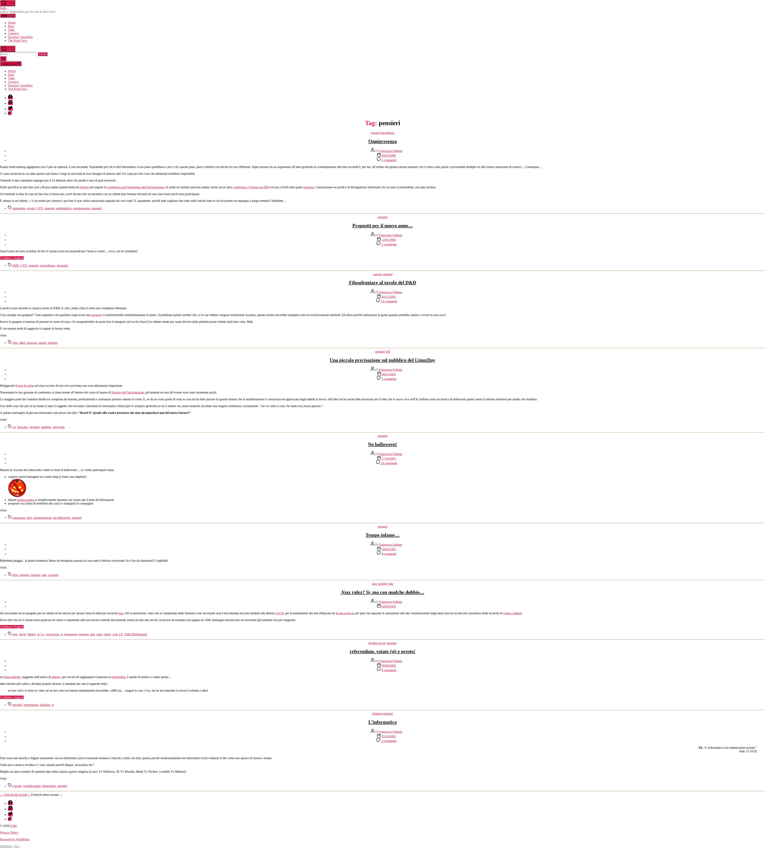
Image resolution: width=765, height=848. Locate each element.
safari (107, 634)
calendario (18, 208)
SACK (280, 613)
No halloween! (382, 444)
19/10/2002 (389, 736)
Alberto (84, 187)
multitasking (64, 208)
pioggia (35, 575)
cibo (15, 342)
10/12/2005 (389, 296)
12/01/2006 (389, 239)
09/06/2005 (389, 665)
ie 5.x (40, 634)
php (390, 583)
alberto (56, 677)
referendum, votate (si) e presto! (382, 651)
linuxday (22, 427)
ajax (374, 583)
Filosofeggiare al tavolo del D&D (382, 282)
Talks (11, 29)
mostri (42, 342)
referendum (118, 677)
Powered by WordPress (14, 839)
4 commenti (389, 554)
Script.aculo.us (345, 613)
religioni (45, 705)
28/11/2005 (389, 374)
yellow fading (512, 613)
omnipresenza (81, 208)
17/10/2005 (389, 458)
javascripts (52, 634)
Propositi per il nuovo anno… (382, 225)
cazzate (377, 274)
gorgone (96, 315)
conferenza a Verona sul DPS (251, 187)
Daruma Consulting (20, 37)
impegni (49, 208)
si (53, 705)
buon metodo (12, 677)
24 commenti (389, 463)
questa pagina (25, 500)
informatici (49, 786)
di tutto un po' (377, 643)
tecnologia (387, 132)
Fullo (3, 8)
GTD (39, 208)
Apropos (308, 187)
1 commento (389, 244)
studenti (46, 427)
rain (44, 575)
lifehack (377, 713)
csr (14, 427)
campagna (18, 517)
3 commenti (389, 160)
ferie (15, 575)
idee (29, 517)
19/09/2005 (389, 549)
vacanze (53, 575)
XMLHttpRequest (135, 634)
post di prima (26, 385)
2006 (15, 265)
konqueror (70, 634)
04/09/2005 (389, 606)
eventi (30, 208)
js (62, 634)
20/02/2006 (389, 155)
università (58, 427)
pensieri (376, 132)
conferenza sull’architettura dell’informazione (135, 187)
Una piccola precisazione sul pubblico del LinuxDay (382, 360)
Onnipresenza (382, 141)
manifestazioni (42, 517)
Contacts (13, 33)
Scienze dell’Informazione (127, 392)
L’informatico (382, 722)
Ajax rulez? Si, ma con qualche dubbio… (382, 592)
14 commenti (389, 301)
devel (22, 634)
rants (99, 634)
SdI (388, 351)
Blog (11, 26)
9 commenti (389, 670)
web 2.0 (117, 634)
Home (12, 22)
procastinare (47, 265)
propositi (62, 265)
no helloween (61, 517)
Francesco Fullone (390, 151)
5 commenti (389, 379)
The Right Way (17, 40)
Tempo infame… (383, 535)
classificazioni (32, 786)
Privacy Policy (9, 832)
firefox (31, 634)
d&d (22, 342)
